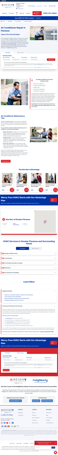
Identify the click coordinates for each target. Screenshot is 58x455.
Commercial (21, 52)
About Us (34, 415)
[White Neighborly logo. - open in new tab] (3, 0)
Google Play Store (48, 400)
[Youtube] (7, 423)
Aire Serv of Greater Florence (7, 121)
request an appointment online (47, 331)
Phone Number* (24, 57)
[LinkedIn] (13, 423)
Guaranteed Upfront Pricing (7, 185)
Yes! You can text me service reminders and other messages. (15, 62)
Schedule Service (5, 161)
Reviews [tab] (45, 5)
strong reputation (10, 321)
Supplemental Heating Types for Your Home (14, 300)
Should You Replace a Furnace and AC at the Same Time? (17, 298)
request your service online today (41, 105)
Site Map (48, 420)
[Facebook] (4, 423)
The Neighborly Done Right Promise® (21, 185)
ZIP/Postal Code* (34, 57)
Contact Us (34, 420)
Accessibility (26, 443)
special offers (9, 318)
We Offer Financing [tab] (31, 5)
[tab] (17, 13)
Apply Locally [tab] (39, 5)
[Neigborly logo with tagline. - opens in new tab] (40, 381)
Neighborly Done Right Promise (10, 43)
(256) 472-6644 (7, 415)
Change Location (20, 8)
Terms (35, 64)
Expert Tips (48, 412)
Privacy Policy (40, 64)
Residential (8, 52)
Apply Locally (35, 422)
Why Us (33, 412)
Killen (14, 223)
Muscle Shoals (16, 224)
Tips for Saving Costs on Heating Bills (13, 296)
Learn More (52, 200)
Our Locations (49, 417)
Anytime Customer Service (50, 185)
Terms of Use (12, 443)
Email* (13, 57)
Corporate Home (49, 422)
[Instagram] (2, 423)
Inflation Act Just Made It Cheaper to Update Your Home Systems (19, 294)
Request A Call (51, 59)
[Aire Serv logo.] (7, 6)
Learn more (3, 190)
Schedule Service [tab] (37, 13)
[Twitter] (10, 423)
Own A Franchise (35, 417)
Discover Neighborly (14, 400)
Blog (47, 415)
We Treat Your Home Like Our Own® (36, 185)
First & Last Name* (6, 57)
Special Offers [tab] (53, 5)
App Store (37, 400)
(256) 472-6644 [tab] (50, 13)
